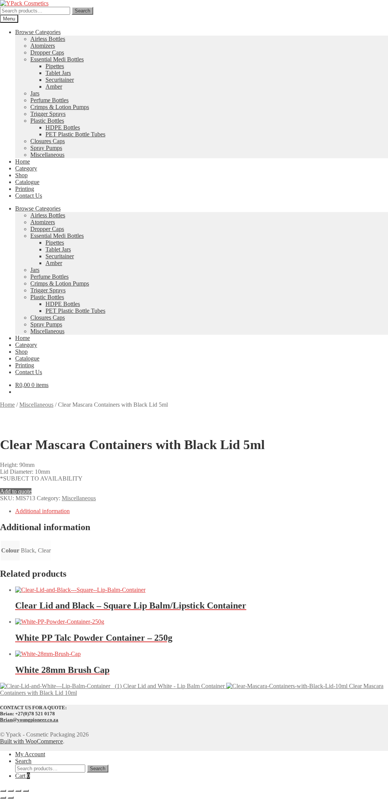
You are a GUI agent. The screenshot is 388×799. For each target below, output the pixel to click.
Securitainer (59, 79)
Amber (53, 86)
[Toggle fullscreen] (11, 791)
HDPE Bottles (62, 127)
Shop (21, 175)
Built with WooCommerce (31, 741)
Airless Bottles (47, 39)
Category (26, 168)
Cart (22, 775)
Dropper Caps (47, 52)
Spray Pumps (46, 148)
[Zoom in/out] (3, 791)
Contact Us (28, 195)
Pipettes (54, 66)
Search (82, 11)
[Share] (18, 791)
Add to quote (15, 491)
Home (22, 161)
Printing (24, 189)
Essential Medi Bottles (57, 59)
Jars (34, 93)
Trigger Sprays (48, 114)
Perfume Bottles (49, 100)
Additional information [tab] (42, 511)
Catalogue (27, 182)
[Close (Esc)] (26, 791)
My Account (30, 754)
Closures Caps (47, 141)
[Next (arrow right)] (11, 797)
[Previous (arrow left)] (3, 797)
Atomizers (42, 45)
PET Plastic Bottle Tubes (75, 134)
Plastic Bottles (47, 120)
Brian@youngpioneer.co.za (29, 720)
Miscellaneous (47, 154)
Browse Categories (38, 32)
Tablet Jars (58, 73)
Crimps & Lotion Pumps (59, 107)
